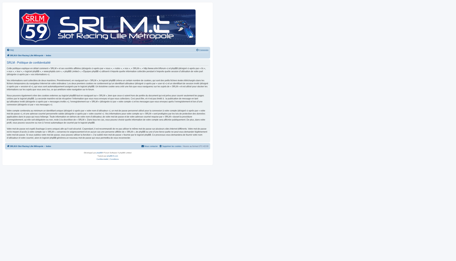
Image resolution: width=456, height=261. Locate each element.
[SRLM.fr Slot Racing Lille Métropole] (107, 26)
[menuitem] (10, 50)
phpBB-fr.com (112, 156)
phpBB (99, 153)
